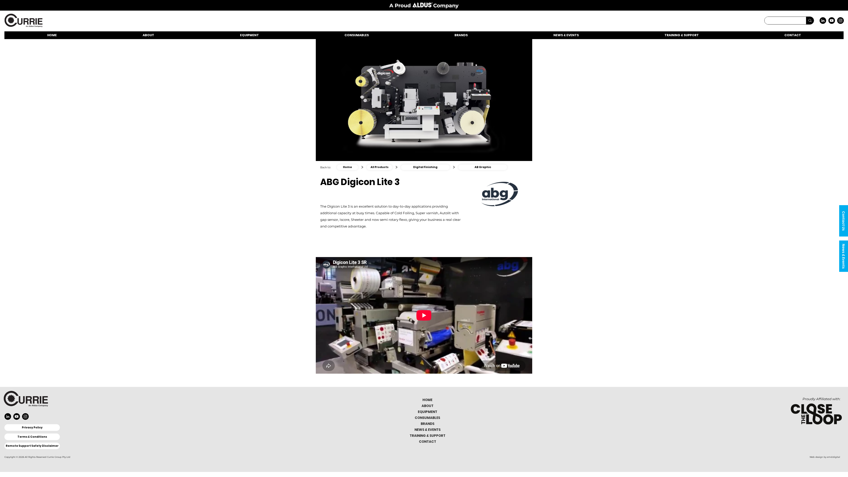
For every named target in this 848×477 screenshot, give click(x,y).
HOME (427, 400)
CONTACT (427, 441)
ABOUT (427, 405)
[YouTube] (831, 20)
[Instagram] (840, 20)
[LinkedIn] (823, 20)
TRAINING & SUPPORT (427, 435)
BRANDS (427, 423)
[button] (843, 221)
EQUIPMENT (427, 411)
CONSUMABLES (427, 417)
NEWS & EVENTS (428, 429)
